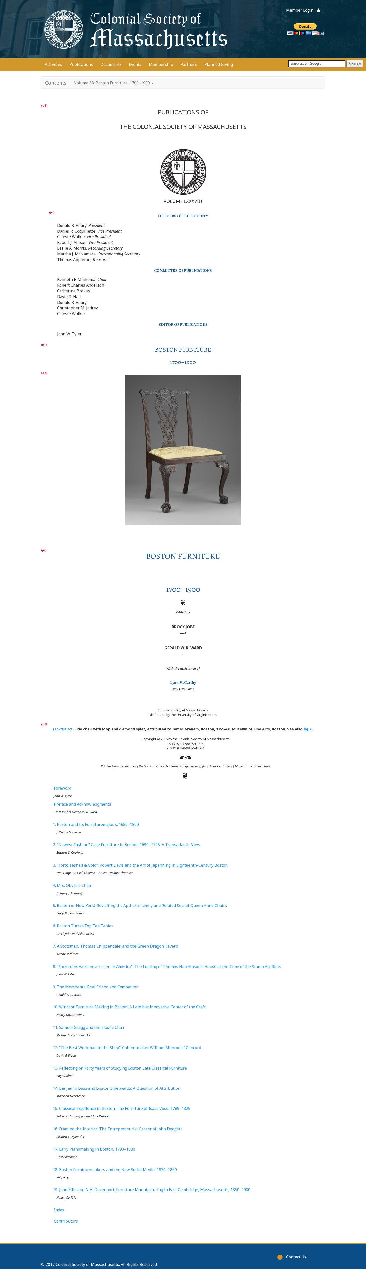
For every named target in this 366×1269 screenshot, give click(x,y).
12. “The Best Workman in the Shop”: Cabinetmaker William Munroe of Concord (127, 1047)
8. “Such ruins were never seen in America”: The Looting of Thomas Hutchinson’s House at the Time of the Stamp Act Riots (167, 966)
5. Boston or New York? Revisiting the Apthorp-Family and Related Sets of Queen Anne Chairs (140, 905)
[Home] (134, 29)
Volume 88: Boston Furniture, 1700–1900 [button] (112, 83)
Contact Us (296, 1257)
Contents (56, 82)
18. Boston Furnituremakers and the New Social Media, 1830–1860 (115, 1169)
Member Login (299, 10)
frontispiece (62, 729)
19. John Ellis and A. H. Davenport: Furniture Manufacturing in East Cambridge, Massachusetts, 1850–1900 (151, 1189)
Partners (189, 64)
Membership (161, 64)
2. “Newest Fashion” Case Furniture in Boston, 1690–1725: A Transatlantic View (126, 844)
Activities (53, 64)
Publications (81, 64)
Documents (111, 64)
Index (59, 1210)
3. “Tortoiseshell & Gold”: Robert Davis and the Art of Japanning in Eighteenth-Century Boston (140, 865)
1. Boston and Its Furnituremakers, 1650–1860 (96, 824)
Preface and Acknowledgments (82, 804)
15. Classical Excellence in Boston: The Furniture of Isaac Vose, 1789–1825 (121, 1108)
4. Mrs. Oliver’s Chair (72, 885)
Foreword (62, 788)
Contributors (66, 1221)
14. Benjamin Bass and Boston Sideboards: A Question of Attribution (116, 1088)
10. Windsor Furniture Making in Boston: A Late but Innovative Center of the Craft (129, 1007)
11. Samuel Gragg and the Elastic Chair (89, 1027)
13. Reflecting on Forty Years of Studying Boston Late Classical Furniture (120, 1068)
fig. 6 (308, 729)
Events (135, 64)
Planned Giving (218, 64)
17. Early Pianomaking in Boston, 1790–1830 (94, 1149)
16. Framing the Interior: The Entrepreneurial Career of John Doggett (117, 1129)
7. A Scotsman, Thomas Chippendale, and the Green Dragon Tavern (115, 946)
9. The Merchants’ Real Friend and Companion (96, 987)
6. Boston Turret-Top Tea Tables (83, 926)
